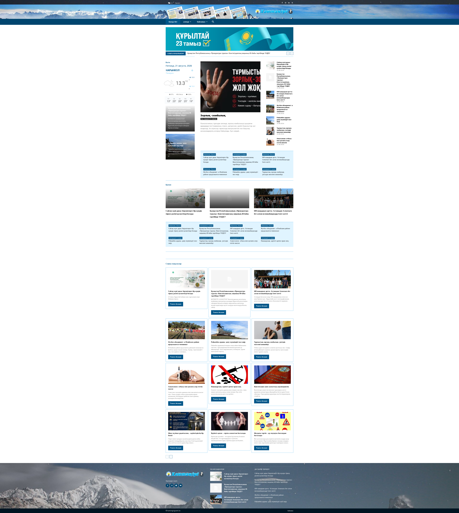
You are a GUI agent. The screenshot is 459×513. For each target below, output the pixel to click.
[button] (213, 21)
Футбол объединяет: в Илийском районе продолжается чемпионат (215, 53)
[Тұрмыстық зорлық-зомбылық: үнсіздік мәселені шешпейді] (270, 131)
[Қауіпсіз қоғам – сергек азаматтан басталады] (229, 421)
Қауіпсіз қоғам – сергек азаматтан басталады (228, 433)
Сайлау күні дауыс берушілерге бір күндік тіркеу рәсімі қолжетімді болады (284, 65)
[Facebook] (282, 3)
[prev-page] (167, 456)
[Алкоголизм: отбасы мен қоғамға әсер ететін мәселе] (270, 141)
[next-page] (170, 456)
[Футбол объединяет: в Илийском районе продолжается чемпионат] (270, 109)
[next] (291, 53)
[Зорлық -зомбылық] (230, 86)
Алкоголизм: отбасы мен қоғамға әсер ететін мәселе (284, 141)
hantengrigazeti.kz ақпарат (239, 154)
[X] (292, 3)
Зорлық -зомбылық (213, 115)
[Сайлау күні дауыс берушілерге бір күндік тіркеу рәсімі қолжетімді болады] (270, 65)
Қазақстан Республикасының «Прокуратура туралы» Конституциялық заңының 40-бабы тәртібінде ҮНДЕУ (229, 214)
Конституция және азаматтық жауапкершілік (271, 387)
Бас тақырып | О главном (208, 119)
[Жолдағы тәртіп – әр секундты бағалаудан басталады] (272, 421)
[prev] (288, 53)
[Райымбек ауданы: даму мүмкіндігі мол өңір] (270, 120)
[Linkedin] (289, 3)
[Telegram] (176, 485)
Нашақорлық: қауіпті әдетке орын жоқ (275, 241)
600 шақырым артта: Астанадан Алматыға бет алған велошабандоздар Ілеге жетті (276, 160)
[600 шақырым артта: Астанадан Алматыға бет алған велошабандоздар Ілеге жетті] (270, 95)
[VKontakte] (180, 485)
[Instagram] (285, 3)
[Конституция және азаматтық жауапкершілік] (272, 374)
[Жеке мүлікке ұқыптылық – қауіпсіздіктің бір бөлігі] (186, 421)
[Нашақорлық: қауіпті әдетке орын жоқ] (229, 374)
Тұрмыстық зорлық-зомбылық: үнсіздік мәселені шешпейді (284, 130)
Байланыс (290, 511)
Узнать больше (175, 304)
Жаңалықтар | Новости (209, 154)
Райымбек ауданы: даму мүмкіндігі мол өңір (284, 120)
